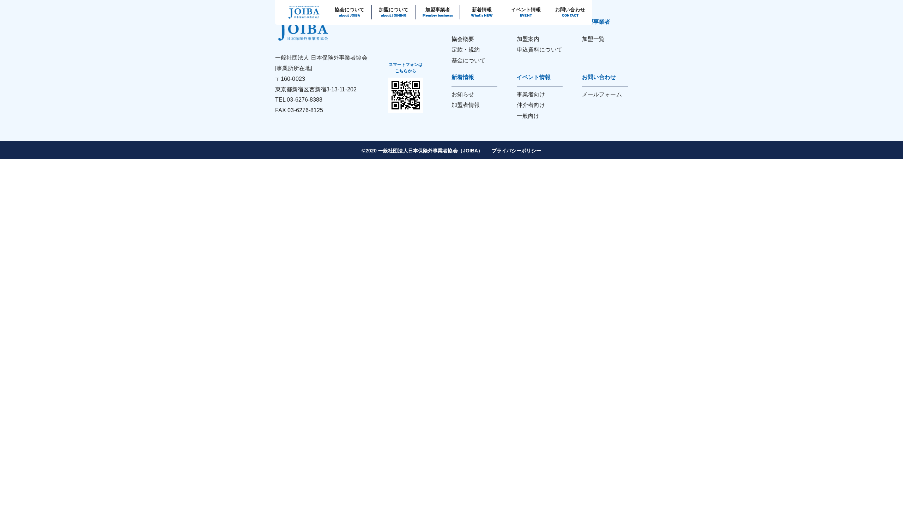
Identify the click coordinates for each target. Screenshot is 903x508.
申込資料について (539, 50)
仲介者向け (531, 105)
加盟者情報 (466, 105)
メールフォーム (602, 94)
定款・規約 (466, 50)
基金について (469, 61)
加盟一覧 (593, 39)
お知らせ (463, 94)
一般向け (528, 116)
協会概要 (463, 39)
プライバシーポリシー (516, 150)
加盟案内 (528, 39)
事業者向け (531, 94)
